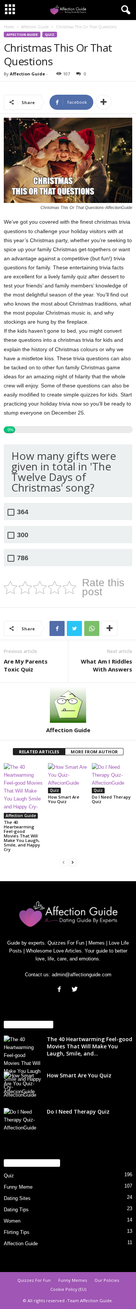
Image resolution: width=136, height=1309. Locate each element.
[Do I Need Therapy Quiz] (112, 778)
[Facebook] (61, 990)
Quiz (49, 34)
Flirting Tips (16, 1232)
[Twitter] (76, 990)
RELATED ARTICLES (39, 751)
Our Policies (106, 1280)
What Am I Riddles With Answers (106, 665)
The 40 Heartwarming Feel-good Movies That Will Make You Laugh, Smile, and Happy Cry (22, 835)
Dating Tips (16, 1209)
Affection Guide (35, 26)
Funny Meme (18, 1187)
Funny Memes (72, 1280)
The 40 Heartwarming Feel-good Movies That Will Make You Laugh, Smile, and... (89, 1046)
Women (12, 1221)
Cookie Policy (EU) (68, 1289)
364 (22, 512)
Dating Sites (17, 1198)
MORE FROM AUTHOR (94, 751)
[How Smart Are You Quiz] (68, 778)
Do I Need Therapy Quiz (111, 799)
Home (9, 26)
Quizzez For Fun (34, 1280)
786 (22, 558)
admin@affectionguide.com (81, 974)
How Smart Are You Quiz (63, 799)
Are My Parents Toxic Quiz (26, 665)
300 (22, 535)
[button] (124, 10)
